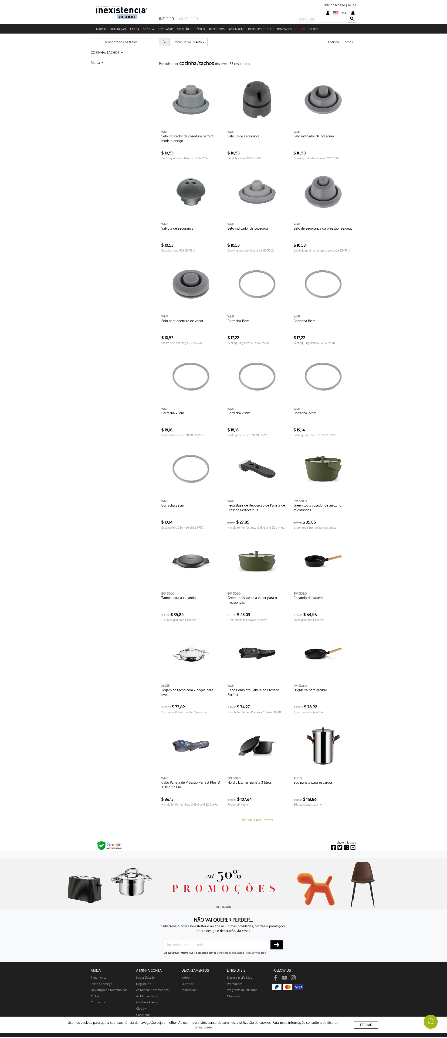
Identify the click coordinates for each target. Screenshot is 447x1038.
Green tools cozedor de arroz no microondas (317, 507)
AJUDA (96, 970)
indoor (186, 977)
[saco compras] (353, 12)
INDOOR (166, 19)
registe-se (143, 984)
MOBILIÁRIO (184, 29)
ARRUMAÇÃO (236, 29)
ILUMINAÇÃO (118, 29)
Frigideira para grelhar (310, 690)
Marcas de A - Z (192, 990)
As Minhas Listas (147, 996)
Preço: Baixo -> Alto (190, 42)
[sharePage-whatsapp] (346, 848)
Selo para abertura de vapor (182, 321)
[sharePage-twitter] (340, 848)
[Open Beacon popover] (431, 1022)
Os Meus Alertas (147, 1002)
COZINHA (148, 29)
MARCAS (101, 29)
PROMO (300, 29)
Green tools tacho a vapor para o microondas (252, 600)
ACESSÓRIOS (217, 29)
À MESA (134, 29)
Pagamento (99, 977)
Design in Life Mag (239, 977)
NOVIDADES (284, 29)
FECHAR (366, 1025)
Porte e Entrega (101, 984)
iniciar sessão (334, 5)
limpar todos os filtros (121, 42)
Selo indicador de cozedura (314, 136)
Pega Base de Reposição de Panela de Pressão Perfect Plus (256, 507)
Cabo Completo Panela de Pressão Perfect (253, 692)
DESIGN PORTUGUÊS (260, 29)
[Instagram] (293, 977)
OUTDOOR (188, 19)
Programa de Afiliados (242, 990)
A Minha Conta (149, 970)
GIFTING (313, 29)
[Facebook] (275, 977)
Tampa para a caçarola (178, 598)
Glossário (233, 996)
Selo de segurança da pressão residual (323, 228)
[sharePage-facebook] (333, 848)
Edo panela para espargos (313, 782)
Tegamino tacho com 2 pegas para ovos (187, 692)
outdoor (187, 984)
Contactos (98, 1002)
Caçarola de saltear (308, 598)
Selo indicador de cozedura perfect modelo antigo (187, 138)
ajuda (352, 5)
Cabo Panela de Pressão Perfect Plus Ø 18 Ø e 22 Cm (190, 784)
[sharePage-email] (353, 848)
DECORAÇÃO (165, 29)
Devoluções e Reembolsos (109, 990)
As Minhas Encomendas (152, 990)
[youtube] (284, 977)
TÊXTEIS (200, 29)
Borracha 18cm (238, 321)
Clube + (96, 996)
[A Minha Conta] (328, 13)
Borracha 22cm (305, 413)
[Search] (352, 19)
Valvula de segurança (243, 136)
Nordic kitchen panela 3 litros (249, 782)
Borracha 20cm (172, 413)
